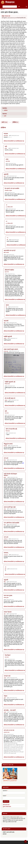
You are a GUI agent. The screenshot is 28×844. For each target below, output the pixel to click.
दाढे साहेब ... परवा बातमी (10, 710)
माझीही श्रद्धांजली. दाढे (10, 382)
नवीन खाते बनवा (6, 805)
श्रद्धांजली (6, 580)
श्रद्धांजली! (6, 174)
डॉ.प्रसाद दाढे (7, 16)
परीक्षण (5, 696)
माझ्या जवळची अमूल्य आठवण (11, 349)
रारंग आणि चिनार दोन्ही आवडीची (11, 523)
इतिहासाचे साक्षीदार (9, 270)
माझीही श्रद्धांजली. (8, 336)
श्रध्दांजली (6, 321)
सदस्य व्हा (22, 141)
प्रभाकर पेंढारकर (8, 612)
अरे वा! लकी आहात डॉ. (10, 398)
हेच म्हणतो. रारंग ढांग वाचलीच (12, 188)
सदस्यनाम (5, 791)
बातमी (5, 116)
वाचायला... (6, 553)
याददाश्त (6, 134)
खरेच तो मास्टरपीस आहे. (11, 429)
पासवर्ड (4, 796)
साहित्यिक (5, 110)
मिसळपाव (9, 2)
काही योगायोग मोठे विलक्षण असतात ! (10, 475)
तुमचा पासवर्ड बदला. (7, 807)
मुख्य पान (2, 9)
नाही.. (6, 146)
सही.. (6, 411)
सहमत (7, 305)
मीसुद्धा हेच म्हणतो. (8, 444)
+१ (6, 205)
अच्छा (7, 159)
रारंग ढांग (6, 458)
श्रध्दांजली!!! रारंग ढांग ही (9, 250)
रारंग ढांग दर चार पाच (9, 730)
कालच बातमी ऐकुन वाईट (10, 507)
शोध (19, 6)
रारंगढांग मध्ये (7, 676)
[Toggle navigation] (26, 6)
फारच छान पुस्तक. (8, 595)
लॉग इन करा (15, 141)
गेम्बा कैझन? (8, 655)
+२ (7, 238)
